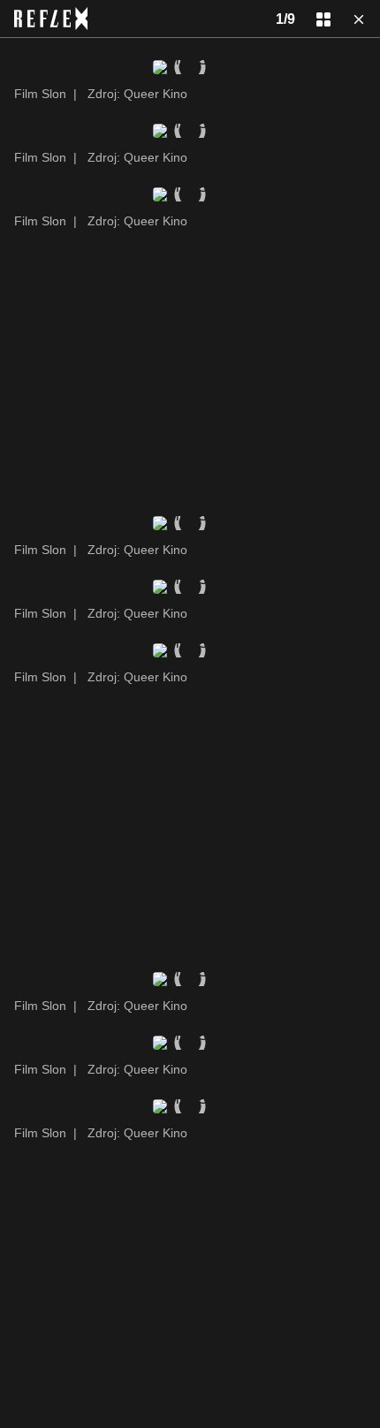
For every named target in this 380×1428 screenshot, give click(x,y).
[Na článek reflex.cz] (50, 18)
